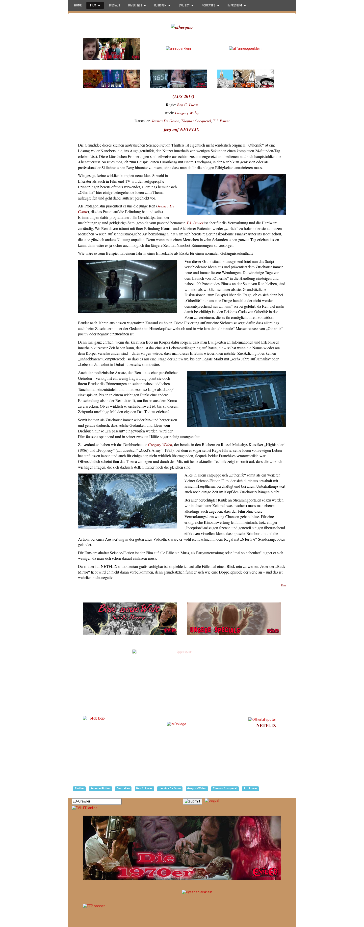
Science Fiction (100, 788)
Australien (123, 788)
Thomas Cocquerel (196, 120)
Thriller (79, 788)
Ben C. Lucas (187, 104)
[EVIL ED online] (182, 808)
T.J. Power (221, 120)
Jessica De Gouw (165, 120)
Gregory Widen (187, 112)
